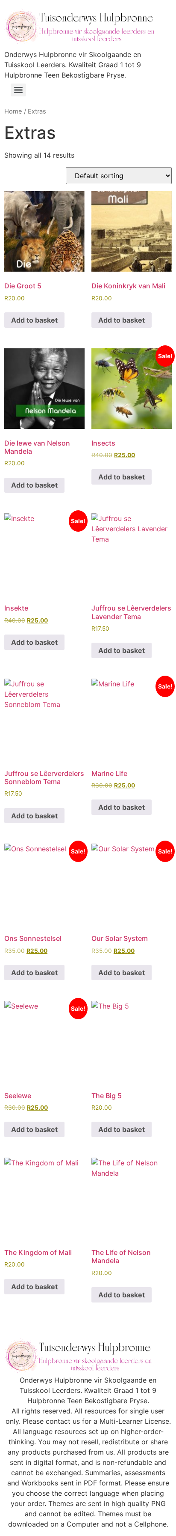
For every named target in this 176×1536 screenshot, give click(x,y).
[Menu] (18, 90)
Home (13, 111)
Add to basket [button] (34, 320)
